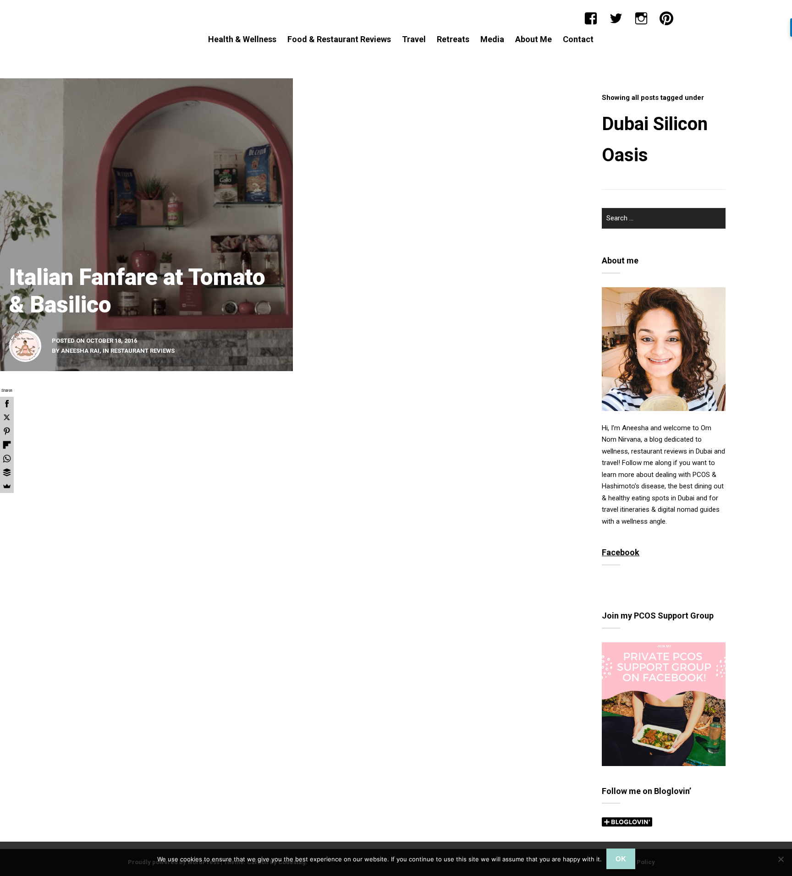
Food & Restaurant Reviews (339, 39)
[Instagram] (641, 18)
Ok (621, 859)
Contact (578, 39)
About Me (533, 39)
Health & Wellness (242, 39)
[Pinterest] (666, 18)
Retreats (453, 39)
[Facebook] (591, 18)
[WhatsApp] (7, 458)
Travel (414, 39)
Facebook (620, 552)
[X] (7, 417)
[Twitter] (616, 18)
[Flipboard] (7, 445)
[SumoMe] (7, 486)
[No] (780, 859)
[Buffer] (7, 472)
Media (492, 39)
